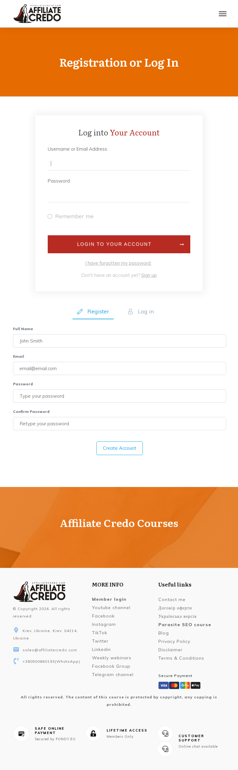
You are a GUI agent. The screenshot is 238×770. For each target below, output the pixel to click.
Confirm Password (31, 411)
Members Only (120, 736)
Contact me (172, 599)
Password (23, 384)
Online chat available (198, 746)
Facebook (103, 616)
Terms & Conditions (181, 658)
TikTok (99, 632)
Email (18, 356)
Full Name (23, 328)
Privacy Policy (174, 641)
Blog (163, 633)
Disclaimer (170, 650)
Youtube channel (111, 607)
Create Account (119, 448)
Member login (109, 599)
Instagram (104, 624)
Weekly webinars (111, 658)
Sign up (149, 275)
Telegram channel (113, 674)
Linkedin (101, 649)
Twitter (100, 641)
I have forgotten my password (118, 263)
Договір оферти (175, 608)
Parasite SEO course (184, 624)
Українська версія (177, 616)
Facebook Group (111, 666)
